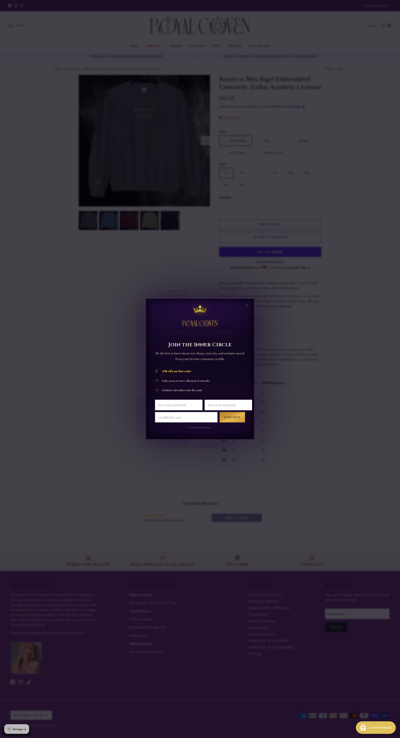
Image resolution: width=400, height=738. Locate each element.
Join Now (232, 417)
